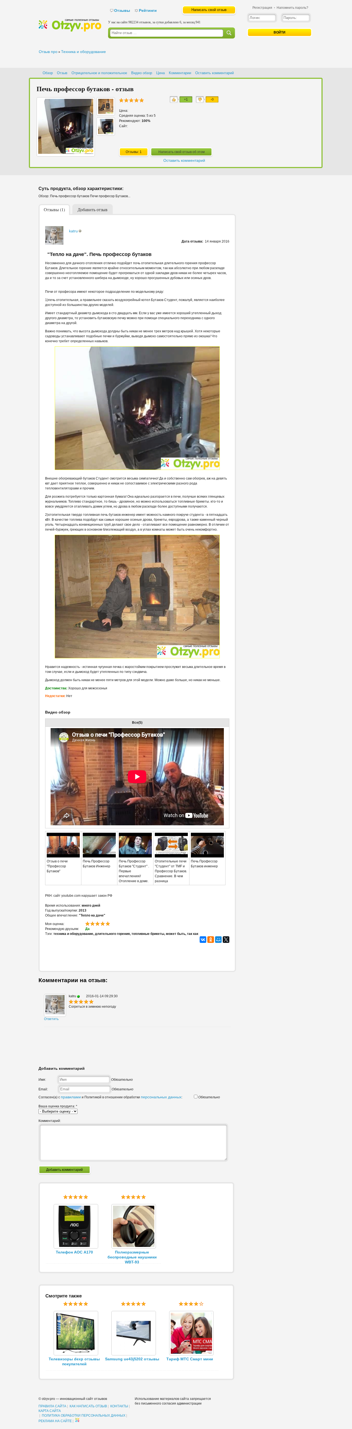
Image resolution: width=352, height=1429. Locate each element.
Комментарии (180, 73)
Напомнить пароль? (292, 8)
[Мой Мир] (218, 939)
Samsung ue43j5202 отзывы (132, 1359)
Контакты (119, 1406)
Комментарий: (49, 1121)
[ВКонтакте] (203, 939)
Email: (43, 1089)
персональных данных (161, 1097)
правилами (71, 1097)
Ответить (51, 1019)
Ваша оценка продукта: (57, 1106)
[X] (226, 939)
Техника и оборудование (83, 51)
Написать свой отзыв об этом (181, 152)
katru (73, 231)
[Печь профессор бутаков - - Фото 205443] (105, 132)
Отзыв (62, 73)
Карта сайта (49, 1411)
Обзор (48, 73)
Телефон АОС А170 (74, 1252)
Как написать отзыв (88, 1406)
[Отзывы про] (69, 30)
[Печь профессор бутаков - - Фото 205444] (105, 112)
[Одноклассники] (210, 939)
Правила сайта (52, 1406)
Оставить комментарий (214, 73)
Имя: (42, 1080)
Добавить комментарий (64, 1170)
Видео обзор (141, 73)
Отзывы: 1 (134, 152)
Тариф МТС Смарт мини (189, 1359)
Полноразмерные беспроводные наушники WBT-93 (132, 1257)
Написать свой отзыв (209, 10)
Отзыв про (48, 51)
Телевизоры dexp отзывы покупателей (74, 1361)
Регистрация (262, 8)
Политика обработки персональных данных (83, 1415)
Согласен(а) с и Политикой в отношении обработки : (110, 1097)
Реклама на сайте (55, 1421)
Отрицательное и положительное (99, 73)
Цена (160, 73)
